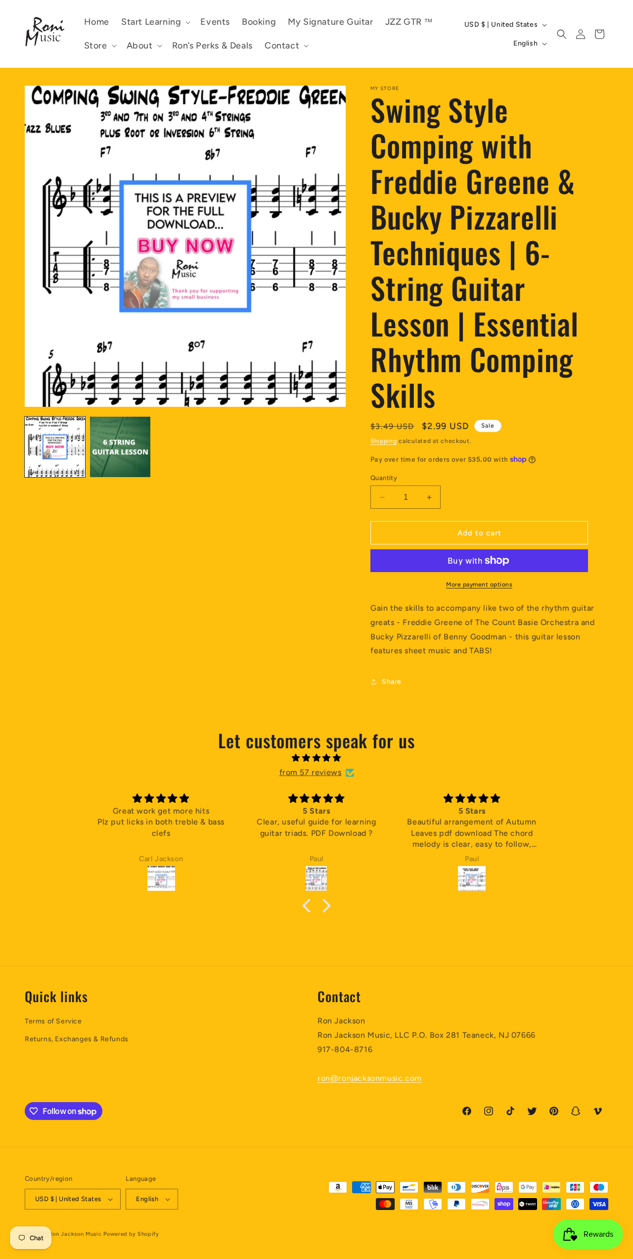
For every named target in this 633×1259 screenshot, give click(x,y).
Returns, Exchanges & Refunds (77, 1039)
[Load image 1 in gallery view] (55, 447)
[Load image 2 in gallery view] (120, 447)
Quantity (383, 478)
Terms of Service (53, 1021)
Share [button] (392, 682)
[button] (154, 22)
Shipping (383, 440)
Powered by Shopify (131, 1234)
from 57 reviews (310, 772)
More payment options (479, 584)
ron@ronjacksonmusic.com (369, 1078)
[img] (316, 758)
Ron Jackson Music (75, 1234)
